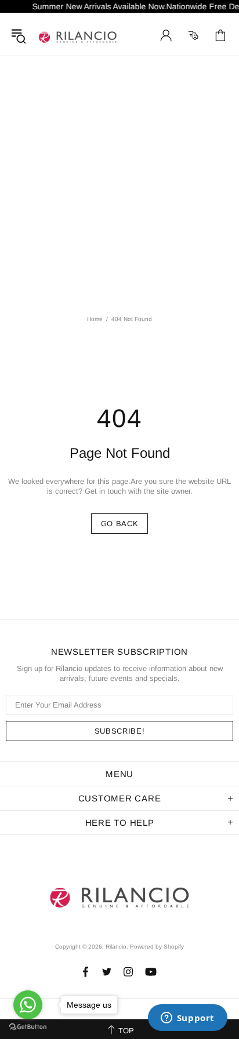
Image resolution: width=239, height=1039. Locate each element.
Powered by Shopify (157, 946)
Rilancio (77, 35)
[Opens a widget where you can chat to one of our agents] (187, 1018)
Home (95, 319)
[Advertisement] (119, 181)
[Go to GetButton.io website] (27, 1027)
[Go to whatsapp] (27, 1004)
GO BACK (120, 523)
